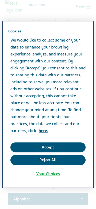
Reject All (48, 160)
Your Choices (48, 174)
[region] (48, 104)
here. (43, 130)
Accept (48, 147)
